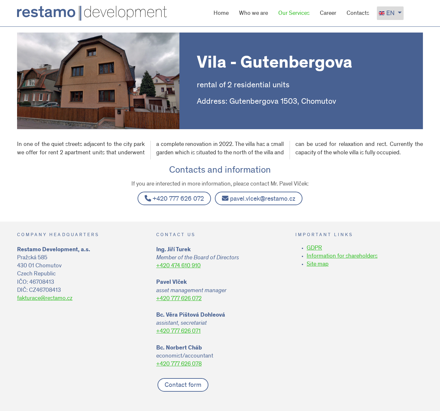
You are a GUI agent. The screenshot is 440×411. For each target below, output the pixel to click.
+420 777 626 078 (179, 364)
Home (221, 13)
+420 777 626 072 (178, 199)
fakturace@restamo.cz (44, 298)
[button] (425, 396)
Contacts (358, 13)
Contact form (183, 385)
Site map (318, 264)
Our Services (294, 13)
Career (328, 13)
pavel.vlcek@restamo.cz (262, 199)
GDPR (314, 248)
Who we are (253, 13)
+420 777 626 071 (178, 331)
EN (390, 13)
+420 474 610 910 (178, 266)
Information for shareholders (342, 256)
